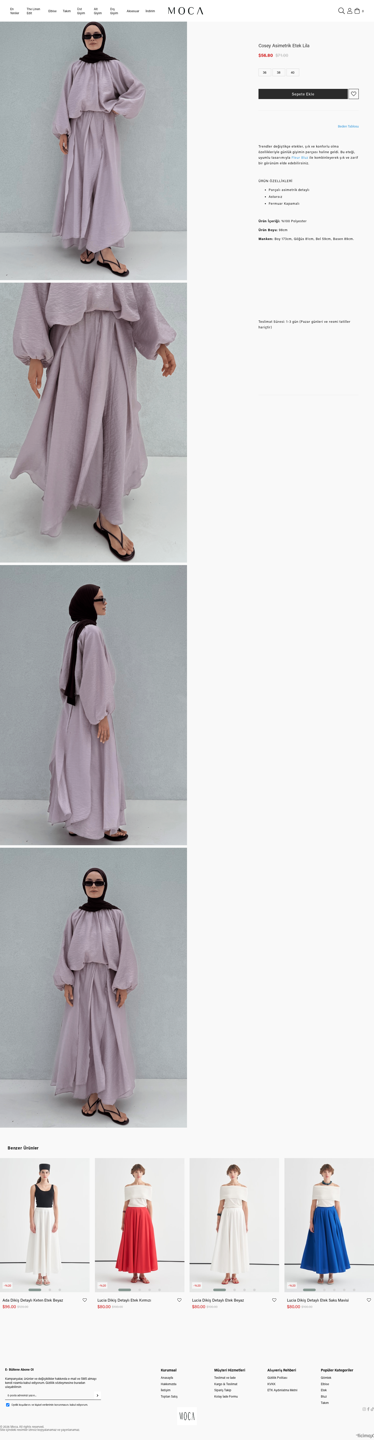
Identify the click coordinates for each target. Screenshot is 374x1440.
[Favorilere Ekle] (353, 94)
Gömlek (326, 1377)
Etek (324, 1390)
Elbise (325, 1384)
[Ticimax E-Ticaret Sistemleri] (365, 1436)
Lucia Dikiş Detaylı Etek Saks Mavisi (318, 1300)
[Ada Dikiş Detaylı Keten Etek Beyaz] (45, 1225)
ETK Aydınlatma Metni (282, 1390)
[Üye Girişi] (349, 11)
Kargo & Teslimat (225, 1384)
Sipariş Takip (222, 1390)
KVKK (271, 1384)
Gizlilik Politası (277, 1377)
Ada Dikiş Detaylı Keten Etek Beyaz (33, 1300)
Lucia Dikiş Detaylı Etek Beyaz (218, 1300)
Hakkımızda (168, 1384)
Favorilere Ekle (84, 1300)
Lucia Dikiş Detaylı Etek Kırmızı (124, 1300)
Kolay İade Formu (226, 1396)
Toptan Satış (169, 1396)
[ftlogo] (187, 1416)
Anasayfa (167, 1377)
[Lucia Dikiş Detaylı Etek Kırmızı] (140, 1225)
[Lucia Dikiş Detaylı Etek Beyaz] (234, 1225)
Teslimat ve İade (225, 1377)
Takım (325, 1403)
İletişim (165, 1390)
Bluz (324, 1396)
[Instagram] (364, 1409)
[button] (35, 1289)
